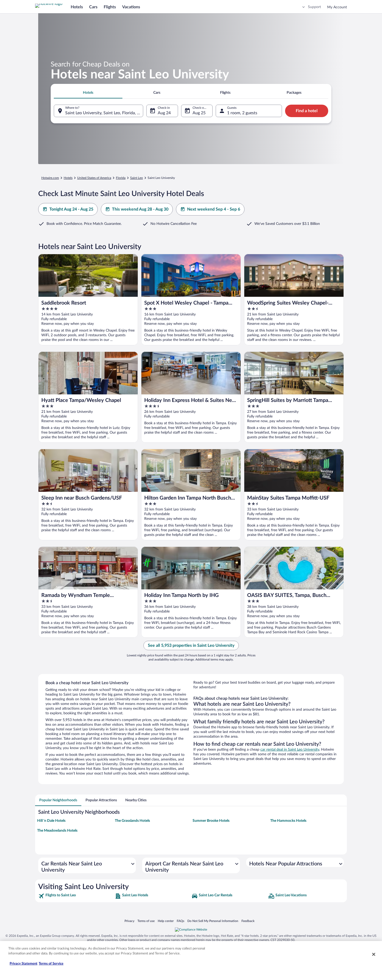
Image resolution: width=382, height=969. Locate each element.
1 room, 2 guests (242, 113)
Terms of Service (51, 963)
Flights (110, 7)
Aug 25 (199, 113)
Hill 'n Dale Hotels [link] (51, 821)
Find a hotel (307, 111)
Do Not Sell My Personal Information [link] (212, 921)
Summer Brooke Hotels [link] (211, 821)
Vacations (131, 7)
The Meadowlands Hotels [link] (57, 830)
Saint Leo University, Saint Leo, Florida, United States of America (104, 113)
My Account (337, 7)
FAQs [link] (180, 921)
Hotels (77, 7)
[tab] (88, 92)
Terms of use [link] (146, 921)
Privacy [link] (129, 921)
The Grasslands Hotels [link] (132, 821)
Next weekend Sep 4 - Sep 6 (213, 209)
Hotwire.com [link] (50, 177)
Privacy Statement (23, 963)
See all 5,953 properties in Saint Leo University (191, 645)
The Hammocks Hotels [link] (288, 821)
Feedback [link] (247, 921)
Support (314, 7)
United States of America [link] (94, 177)
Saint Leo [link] (136, 177)
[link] (76, 896)
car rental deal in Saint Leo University (289, 749)
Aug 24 (164, 113)
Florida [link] (121, 177)
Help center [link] (166, 921)
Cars (93, 7)
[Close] (373, 954)
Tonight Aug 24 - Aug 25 (71, 209)
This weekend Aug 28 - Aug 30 (140, 209)
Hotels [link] (68, 177)
